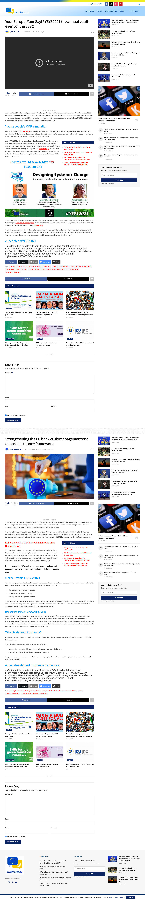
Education (10, 339)
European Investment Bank (67, 691)
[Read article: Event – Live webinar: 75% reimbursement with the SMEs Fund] (80, 331)
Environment (10, 269)
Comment (9, 373)
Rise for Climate (34, 269)
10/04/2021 (40, 347)
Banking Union (29, 691)
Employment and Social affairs (48, 308)
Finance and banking (12, 693)
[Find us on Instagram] (116, 4)
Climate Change (22, 266)
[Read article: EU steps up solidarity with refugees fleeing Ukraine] (104, 34)
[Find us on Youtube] (121, 4)
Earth (89, 266)
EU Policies (89, 11)
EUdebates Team (16, 32)
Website (53, 406)
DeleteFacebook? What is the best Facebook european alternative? (114, 119)
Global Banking (26, 693)
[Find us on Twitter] (111, 4)
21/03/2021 (70, 347)
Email (7, 406)
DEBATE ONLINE (81, 266)
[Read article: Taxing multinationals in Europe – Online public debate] (19, 300)
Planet (24, 269)
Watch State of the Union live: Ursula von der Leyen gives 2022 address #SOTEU (129, 859)
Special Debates (111, 11)
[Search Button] (139, 4)
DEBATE (55, 266)
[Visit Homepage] (17, 11)
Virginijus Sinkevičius (13, 272)
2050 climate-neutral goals (25, 223)
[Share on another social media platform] (92, 94)
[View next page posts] (51, 354)
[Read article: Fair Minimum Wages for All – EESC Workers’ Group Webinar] (49, 300)
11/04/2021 (70, 317)
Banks (38, 691)
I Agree (130, 897)
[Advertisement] (50, 103)
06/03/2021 (28, 449)
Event (18, 269)
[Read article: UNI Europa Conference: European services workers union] (49, 331)
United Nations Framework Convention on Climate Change (59, 269)
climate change (25, 131)
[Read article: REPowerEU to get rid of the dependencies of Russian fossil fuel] (104, 45)
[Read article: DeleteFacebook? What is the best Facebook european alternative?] (119, 101)
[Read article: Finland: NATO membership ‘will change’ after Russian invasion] (104, 67)
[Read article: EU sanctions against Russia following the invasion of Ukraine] (104, 56)
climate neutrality (35, 266)
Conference (46, 266)
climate (12, 266)
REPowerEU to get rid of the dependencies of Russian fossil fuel (129, 879)
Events (122, 11)
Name (7, 397)
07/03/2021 (28, 32)
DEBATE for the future (67, 266)
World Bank (43, 693)
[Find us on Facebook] (106, 4)
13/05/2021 (40, 317)
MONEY (35, 693)
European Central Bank (50, 691)
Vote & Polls (133, 11)
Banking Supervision (16, 691)
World (99, 11)
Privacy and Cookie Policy (116, 897)
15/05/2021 (9, 317)
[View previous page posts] (47, 354)
